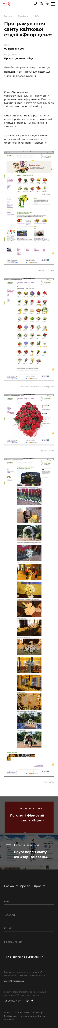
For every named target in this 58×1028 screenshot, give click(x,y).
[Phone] (35, 3)
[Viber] (41, 3)
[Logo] (6, 4)
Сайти (37, 16)
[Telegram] (47, 3)
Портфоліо (23, 16)
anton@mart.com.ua (14, 981)
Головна (8, 16)
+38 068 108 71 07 (12, 1001)
